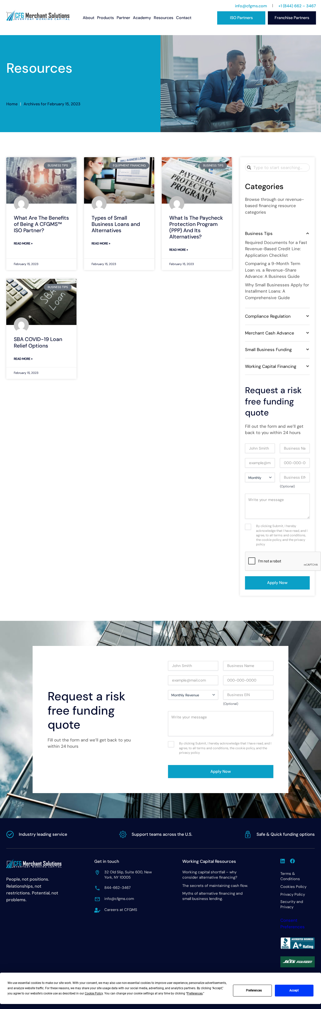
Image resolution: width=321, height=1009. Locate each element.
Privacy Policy (292, 894)
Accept (294, 990)
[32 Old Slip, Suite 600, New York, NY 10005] (97, 873)
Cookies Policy (293, 886)
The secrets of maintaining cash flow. (215, 885)
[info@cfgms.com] (97, 899)
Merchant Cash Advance (269, 333)
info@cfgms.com (251, 6)
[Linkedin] (282, 861)
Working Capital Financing (270, 366)
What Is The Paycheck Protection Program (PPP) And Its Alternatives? (196, 227)
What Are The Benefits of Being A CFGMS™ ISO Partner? (41, 224)
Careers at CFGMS (120, 909)
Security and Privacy (291, 904)
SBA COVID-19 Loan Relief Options (38, 342)
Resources (163, 17)
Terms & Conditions (290, 876)
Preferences (254, 990)
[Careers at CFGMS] (97, 910)
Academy (142, 17)
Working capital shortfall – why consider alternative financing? (209, 875)
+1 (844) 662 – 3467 (297, 6)
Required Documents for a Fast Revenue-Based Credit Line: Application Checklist (276, 249)
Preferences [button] (195, 993)
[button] (277, 233)
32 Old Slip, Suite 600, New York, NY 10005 (128, 875)
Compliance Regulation (268, 316)
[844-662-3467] (97, 888)
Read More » (23, 243)
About (88, 17)
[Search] (250, 167)
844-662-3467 (117, 887)
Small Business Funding (268, 349)
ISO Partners (241, 17)
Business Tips (259, 233)
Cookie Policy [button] (94, 993)
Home (12, 104)
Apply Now (277, 582)
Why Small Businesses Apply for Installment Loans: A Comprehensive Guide (277, 291)
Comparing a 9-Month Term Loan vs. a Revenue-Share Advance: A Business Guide (272, 270)
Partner (123, 17)
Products (105, 17)
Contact (183, 17)
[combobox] (277, 167)
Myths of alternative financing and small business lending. (212, 896)
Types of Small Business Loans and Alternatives (116, 224)
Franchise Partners (292, 17)
